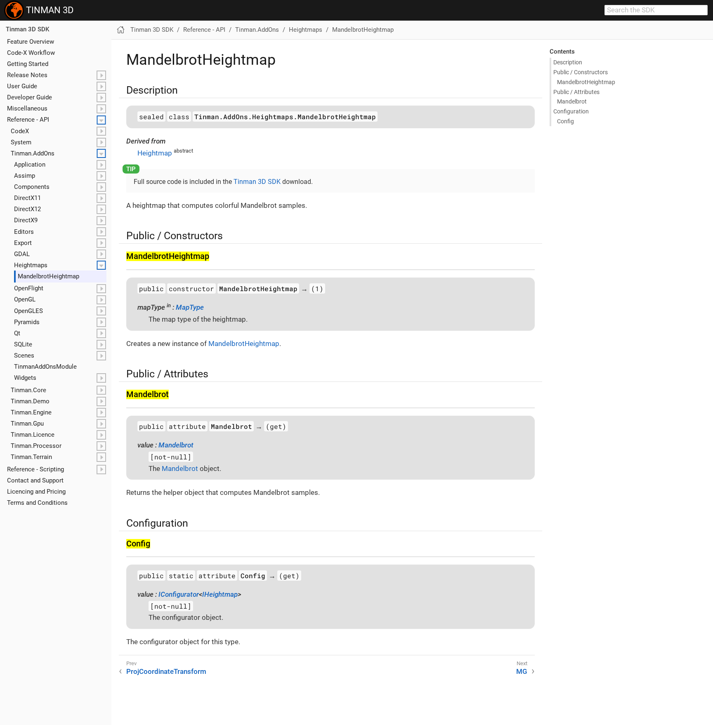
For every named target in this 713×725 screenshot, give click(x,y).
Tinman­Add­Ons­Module (45, 366)
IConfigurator (178, 594)
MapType (190, 307)
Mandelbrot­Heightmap (48, 276)
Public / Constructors (580, 72)
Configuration (571, 111)
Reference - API (28, 119)
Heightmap (154, 153)
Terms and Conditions (37, 502)
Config (565, 121)
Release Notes (27, 75)
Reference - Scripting (35, 469)
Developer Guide (29, 97)
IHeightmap (220, 594)
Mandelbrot (572, 101)
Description (567, 62)
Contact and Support (35, 480)
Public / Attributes (576, 92)
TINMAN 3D (48, 10)
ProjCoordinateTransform (166, 671)
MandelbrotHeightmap (363, 29)
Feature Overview (30, 41)
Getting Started (27, 64)
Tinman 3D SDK (27, 29)
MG (521, 671)
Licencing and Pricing (36, 491)
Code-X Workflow (31, 52)
